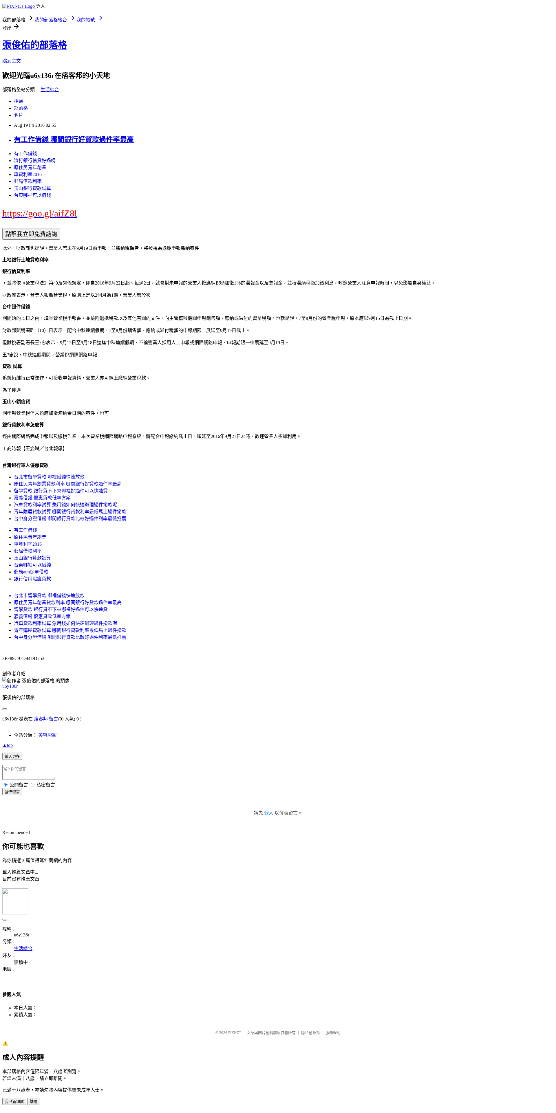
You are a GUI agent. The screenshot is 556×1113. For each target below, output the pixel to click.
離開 (33, 1101)
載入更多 (12, 756)
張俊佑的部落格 (34, 45)
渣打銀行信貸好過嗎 (35, 160)
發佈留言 (12, 792)
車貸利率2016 (28, 174)
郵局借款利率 (28, 181)
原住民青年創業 (30, 167)
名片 (18, 115)
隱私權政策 (310, 1033)
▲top (7, 745)
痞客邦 (41, 718)
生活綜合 (50, 89)
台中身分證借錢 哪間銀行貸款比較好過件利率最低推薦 (70, 518)
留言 (53, 718)
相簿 (18, 101)
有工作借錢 (25, 153)
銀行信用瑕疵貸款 (32, 578)
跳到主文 (11, 60)
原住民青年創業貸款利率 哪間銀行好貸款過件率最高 (68, 483)
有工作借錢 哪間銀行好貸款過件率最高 (74, 139)
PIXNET (234, 1033)
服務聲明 (333, 1033)
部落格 (21, 108)
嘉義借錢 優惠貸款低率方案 (42, 497)
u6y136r (10, 686)
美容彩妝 (47, 735)
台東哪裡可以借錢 (32, 195)
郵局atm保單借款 (31, 571)
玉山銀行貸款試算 (32, 188)
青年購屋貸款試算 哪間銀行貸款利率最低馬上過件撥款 (70, 511)
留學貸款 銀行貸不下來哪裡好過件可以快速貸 (61, 490)
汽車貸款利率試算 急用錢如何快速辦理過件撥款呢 (65, 504)
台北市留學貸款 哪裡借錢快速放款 (49, 476)
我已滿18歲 (14, 1101)
